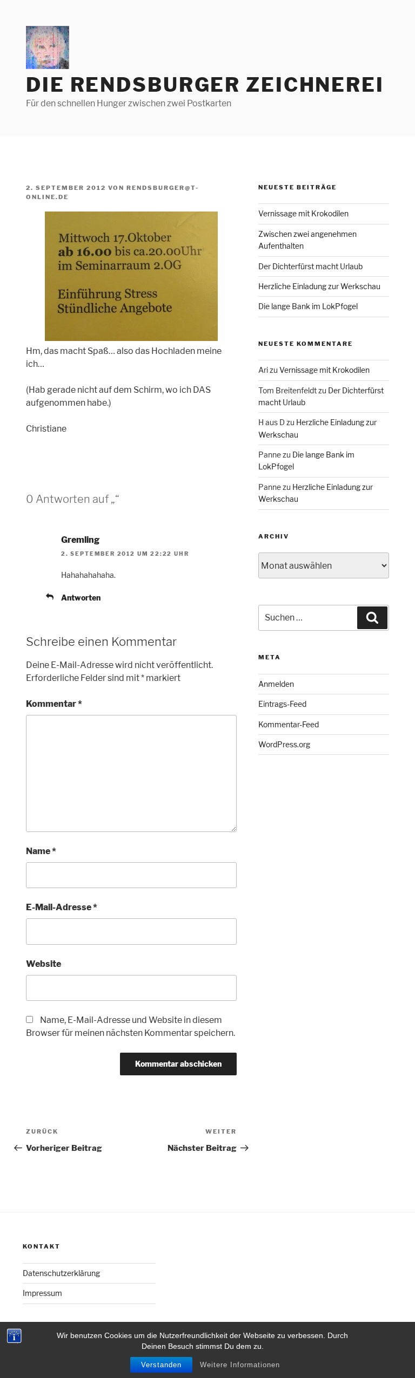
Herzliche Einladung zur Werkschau (319, 286)
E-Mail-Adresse (61, 907)
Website (43, 964)
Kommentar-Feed (288, 724)
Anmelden (276, 683)
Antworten (81, 597)
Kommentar (54, 704)
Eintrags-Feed (282, 703)
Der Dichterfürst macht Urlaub (310, 266)
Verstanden (161, 1365)
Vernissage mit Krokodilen (303, 213)
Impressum (42, 1293)
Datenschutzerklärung (61, 1273)
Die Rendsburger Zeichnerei (205, 85)
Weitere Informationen (240, 1365)
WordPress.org (284, 744)
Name (41, 851)
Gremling (80, 540)
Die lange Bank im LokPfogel (308, 306)
